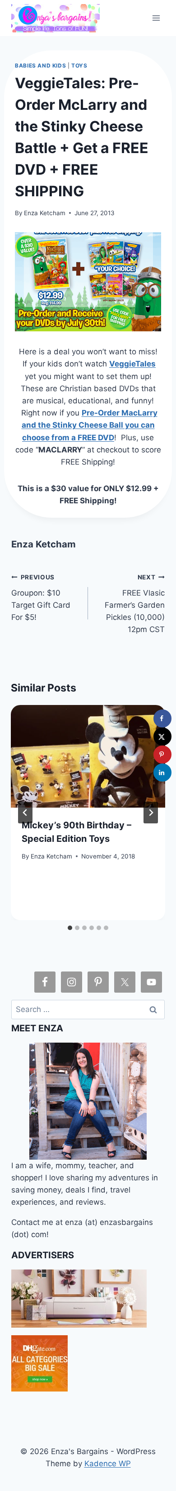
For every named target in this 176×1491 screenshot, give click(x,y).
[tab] (70, 928)
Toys (79, 65)
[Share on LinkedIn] (162, 773)
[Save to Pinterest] (162, 755)
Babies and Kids (40, 65)
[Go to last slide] (25, 812)
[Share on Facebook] (162, 718)
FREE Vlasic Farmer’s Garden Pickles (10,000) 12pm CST (135, 604)
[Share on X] (162, 736)
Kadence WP (107, 1463)
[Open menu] (156, 18)
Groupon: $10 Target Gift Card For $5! (40, 598)
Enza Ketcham (44, 213)
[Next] (151, 812)
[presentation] (88, 756)
